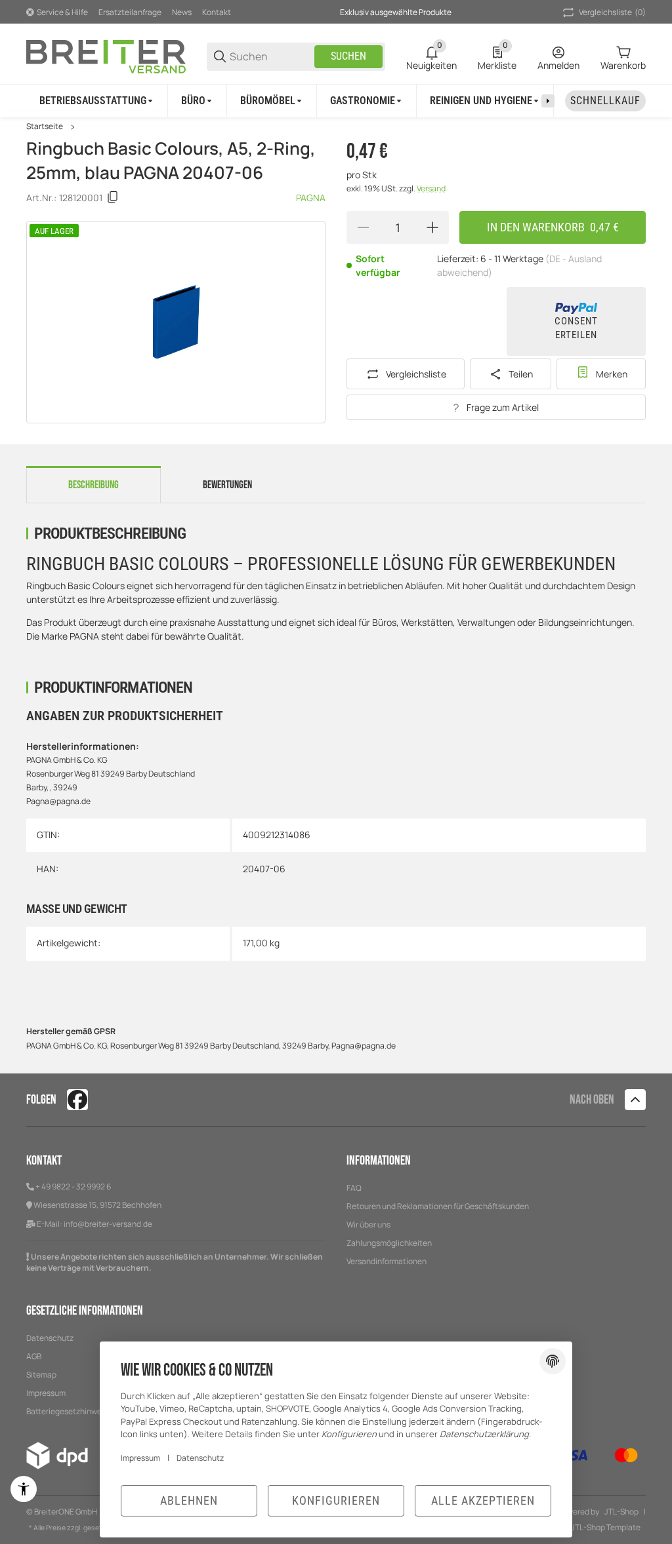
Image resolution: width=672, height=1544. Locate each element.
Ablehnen (189, 1500)
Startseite (44, 126)
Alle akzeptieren (483, 1500)
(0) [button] (612, 12)
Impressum (140, 1457)
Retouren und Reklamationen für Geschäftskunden (437, 1206)
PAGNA (311, 197)
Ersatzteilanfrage (129, 12)
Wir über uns (368, 1224)
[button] (635, 1099)
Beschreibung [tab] (93, 485)
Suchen (348, 56)
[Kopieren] (113, 197)
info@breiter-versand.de (108, 1223)
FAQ (354, 1187)
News (182, 12)
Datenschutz (50, 1337)
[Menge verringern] (363, 227)
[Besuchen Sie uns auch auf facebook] (77, 1099)
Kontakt (216, 12)
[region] (336, 100)
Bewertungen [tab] (227, 485)
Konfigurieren (336, 1500)
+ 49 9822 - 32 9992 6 (73, 1186)
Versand (431, 188)
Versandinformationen (386, 1261)
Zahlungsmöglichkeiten (389, 1242)
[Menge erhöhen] (432, 227)
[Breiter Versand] (106, 55)
